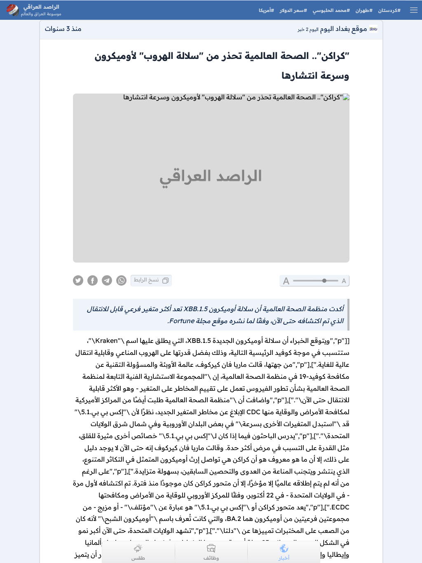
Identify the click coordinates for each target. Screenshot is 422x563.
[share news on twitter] (78, 280)
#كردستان (389, 10)
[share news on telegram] (107, 280)
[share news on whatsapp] (121, 280)
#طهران (363, 10)
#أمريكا (266, 10)
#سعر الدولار (292, 10)
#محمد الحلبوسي (330, 10)
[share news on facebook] (92, 280)
